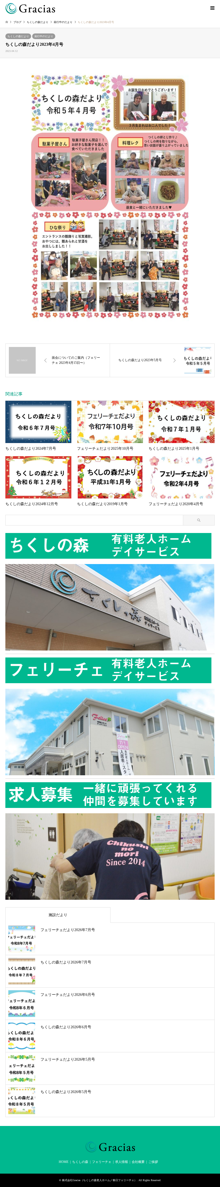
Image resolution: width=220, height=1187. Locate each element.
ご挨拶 (153, 1162)
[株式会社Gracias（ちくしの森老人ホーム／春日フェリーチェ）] (30, 8)
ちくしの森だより (18, 36)
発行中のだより (43, 36)
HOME (63, 1162)
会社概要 (138, 1162)
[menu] (212, 8)
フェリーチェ (101, 1162)
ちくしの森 (80, 1162)
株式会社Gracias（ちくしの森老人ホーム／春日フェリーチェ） (99, 1180)
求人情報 (121, 1162)
